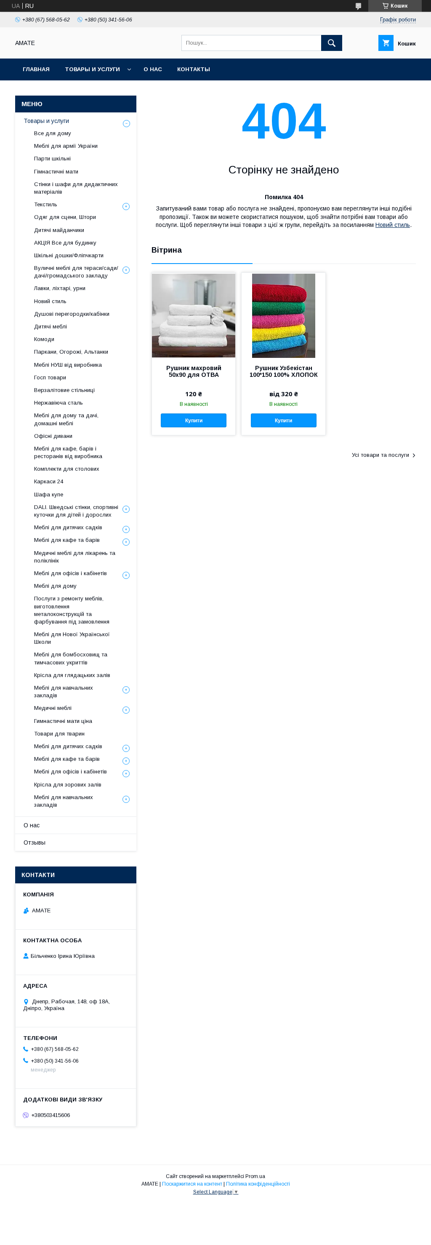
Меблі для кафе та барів (67, 540)
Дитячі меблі (50, 326)
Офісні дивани (53, 436)
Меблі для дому (55, 586)
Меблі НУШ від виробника (68, 365)
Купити (193, 421)
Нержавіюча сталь (58, 403)
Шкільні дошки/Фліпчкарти (69, 255)
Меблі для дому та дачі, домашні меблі (66, 419)
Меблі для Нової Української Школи (72, 638)
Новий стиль (392, 224)
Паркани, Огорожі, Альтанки (71, 352)
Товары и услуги (92, 69)
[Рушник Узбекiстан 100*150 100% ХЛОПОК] (283, 315)
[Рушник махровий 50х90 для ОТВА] (193, 315)
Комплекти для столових (66, 469)
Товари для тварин (59, 733)
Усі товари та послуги (380, 455)
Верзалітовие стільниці (64, 390)
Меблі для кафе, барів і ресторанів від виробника (68, 452)
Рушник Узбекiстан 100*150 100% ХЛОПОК (283, 371)
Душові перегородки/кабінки (71, 314)
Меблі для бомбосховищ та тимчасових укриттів (70, 658)
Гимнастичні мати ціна (63, 721)
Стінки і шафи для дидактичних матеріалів (76, 188)
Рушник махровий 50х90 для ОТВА (193, 371)
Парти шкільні (52, 158)
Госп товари (50, 377)
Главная (36, 69)
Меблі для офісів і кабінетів (70, 573)
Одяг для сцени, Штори (65, 217)
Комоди (44, 339)
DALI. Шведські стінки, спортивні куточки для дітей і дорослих (76, 511)
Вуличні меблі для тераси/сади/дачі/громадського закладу (76, 272)
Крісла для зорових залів (67, 784)
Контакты (193, 69)
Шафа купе (48, 494)
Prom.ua (255, 1176)
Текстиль (45, 204)
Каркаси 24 (48, 481)
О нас (153, 69)
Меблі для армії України (66, 146)
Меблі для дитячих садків (68, 527)
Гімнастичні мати (56, 171)
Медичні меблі (53, 708)
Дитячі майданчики (59, 230)
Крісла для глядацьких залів (72, 675)
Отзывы (34, 842)
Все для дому (52, 133)
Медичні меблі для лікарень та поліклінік (74, 557)
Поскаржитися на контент (192, 1184)
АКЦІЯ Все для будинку (65, 243)
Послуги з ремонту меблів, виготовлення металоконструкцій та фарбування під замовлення (71, 610)
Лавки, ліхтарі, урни (59, 288)
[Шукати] (331, 43)
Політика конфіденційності (258, 1184)
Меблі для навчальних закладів (63, 691)
